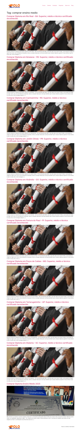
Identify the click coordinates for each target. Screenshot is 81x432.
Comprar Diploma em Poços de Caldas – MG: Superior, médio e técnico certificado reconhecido (38, 262)
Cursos (43, 5)
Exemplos (55, 5)
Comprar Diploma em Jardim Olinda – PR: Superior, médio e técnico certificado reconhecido (37, 140)
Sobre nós (67, 5)
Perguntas (61, 5)
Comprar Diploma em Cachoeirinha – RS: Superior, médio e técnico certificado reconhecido (36, 99)
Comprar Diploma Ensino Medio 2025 (23, 384)
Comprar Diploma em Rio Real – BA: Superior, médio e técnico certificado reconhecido (39, 17)
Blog (72, 5)
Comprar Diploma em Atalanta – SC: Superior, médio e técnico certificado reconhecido (39, 344)
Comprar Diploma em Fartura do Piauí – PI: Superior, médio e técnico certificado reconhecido (37, 221)
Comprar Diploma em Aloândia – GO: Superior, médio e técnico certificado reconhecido (40, 180)
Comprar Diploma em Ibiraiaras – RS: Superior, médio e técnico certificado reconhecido (40, 58)
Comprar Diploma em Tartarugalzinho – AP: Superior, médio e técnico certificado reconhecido (38, 303)
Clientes (49, 5)
